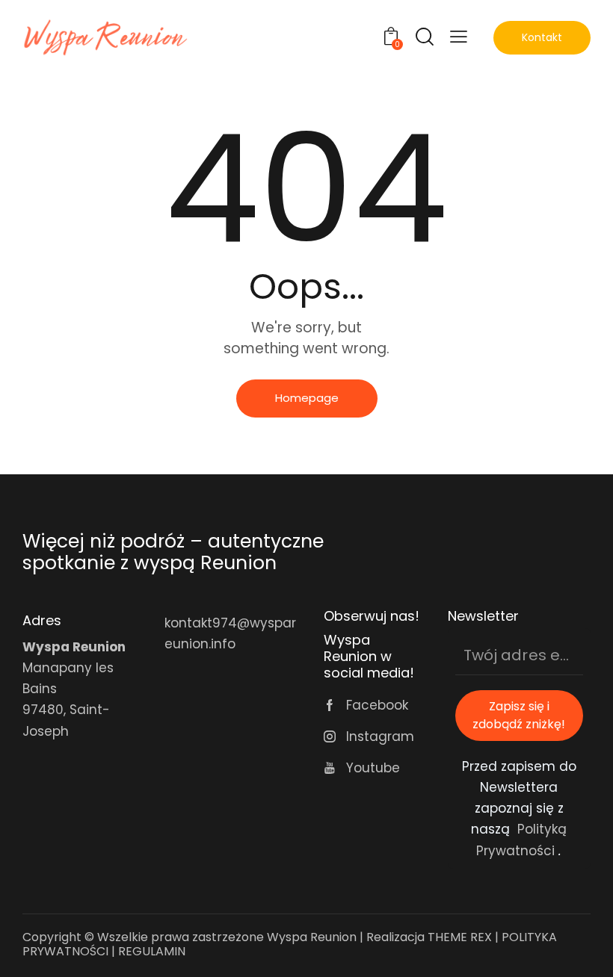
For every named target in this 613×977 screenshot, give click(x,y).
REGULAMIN (153, 951)
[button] (458, 35)
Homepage (307, 398)
